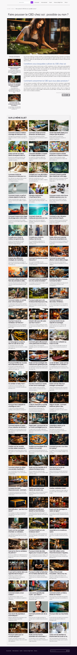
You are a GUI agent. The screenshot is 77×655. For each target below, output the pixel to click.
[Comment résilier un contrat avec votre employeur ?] (18, 293)
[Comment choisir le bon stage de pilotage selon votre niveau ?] (18, 209)
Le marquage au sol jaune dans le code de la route (16, 342)
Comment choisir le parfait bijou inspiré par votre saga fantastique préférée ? (57, 176)
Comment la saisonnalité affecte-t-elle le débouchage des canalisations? (58, 259)
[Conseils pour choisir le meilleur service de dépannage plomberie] (38, 230)
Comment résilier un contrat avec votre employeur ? (17, 301)
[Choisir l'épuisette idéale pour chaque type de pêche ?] (59, 125)
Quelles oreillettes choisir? (57, 488)
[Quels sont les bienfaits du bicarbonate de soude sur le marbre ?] (59, 627)
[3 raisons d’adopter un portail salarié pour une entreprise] (38, 397)
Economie (37, 2)
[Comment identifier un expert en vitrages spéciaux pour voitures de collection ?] (38, 146)
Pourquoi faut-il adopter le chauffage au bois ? (16, 405)
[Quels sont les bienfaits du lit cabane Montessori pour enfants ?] (38, 460)
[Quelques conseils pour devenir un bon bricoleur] (38, 502)
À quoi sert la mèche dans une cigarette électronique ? (17, 572)
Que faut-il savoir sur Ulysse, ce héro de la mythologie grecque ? (38, 385)
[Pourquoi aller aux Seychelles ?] (59, 606)
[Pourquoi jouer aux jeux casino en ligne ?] (14, 62)
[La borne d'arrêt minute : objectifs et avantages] (59, 313)
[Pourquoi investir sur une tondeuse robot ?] (38, 523)
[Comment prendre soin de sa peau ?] (38, 606)
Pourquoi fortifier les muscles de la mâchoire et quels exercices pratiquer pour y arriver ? (17, 365)
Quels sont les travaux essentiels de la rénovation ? (38, 635)
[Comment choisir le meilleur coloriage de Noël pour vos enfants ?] (18, 125)
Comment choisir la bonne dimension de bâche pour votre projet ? (37, 134)
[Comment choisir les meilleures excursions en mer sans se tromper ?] (38, 209)
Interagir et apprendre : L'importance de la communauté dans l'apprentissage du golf (36, 198)
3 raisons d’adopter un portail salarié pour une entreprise (38, 405)
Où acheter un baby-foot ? (16, 383)
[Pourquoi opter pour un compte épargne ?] (18, 627)
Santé (50, 2)
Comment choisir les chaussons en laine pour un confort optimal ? (17, 176)
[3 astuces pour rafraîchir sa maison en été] (59, 334)
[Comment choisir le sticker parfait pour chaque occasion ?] (59, 146)
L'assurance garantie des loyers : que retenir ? (36, 593)
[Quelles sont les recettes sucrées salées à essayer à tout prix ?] (18, 439)
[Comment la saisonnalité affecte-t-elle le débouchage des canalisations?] (59, 251)
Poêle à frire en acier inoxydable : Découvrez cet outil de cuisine (57, 573)
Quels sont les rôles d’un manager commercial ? (57, 384)
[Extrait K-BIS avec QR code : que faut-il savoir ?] (38, 313)
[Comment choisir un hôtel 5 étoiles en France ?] (59, 585)
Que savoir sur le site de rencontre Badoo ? (56, 468)
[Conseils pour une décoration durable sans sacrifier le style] (38, 167)
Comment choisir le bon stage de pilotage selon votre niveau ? (17, 218)
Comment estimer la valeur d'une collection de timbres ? (17, 426)
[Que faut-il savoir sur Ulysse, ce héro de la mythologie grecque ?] (38, 376)
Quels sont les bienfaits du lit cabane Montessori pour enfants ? (38, 469)
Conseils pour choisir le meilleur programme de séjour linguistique (15, 239)
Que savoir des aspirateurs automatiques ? (16, 614)
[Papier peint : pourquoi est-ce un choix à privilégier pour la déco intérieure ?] (38, 418)
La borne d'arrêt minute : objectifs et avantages (57, 321)
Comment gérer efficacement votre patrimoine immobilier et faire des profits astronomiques (38, 344)
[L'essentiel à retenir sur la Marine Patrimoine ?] (59, 418)
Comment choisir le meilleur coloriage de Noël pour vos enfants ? (17, 134)
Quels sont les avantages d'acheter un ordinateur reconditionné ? (14, 85)
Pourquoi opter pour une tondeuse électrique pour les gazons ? (38, 301)
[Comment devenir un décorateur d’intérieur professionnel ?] (59, 293)
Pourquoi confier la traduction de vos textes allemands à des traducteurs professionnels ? (38, 573)
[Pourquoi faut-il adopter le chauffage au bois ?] (18, 397)
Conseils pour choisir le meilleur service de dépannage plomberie (36, 239)
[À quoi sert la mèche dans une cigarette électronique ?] (18, 564)
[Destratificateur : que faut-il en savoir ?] (18, 502)
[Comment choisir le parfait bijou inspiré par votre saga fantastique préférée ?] (59, 167)
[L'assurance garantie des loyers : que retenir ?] (38, 585)
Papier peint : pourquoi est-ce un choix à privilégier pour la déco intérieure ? (38, 427)
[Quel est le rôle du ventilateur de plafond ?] (18, 544)
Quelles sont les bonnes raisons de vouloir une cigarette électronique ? (36, 490)
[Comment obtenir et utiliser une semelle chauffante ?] (18, 460)
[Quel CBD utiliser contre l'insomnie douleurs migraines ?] (59, 544)
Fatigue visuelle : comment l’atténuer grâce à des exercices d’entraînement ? (57, 406)
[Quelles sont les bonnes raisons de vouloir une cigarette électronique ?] (38, 481)
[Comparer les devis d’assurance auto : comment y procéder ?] (18, 481)
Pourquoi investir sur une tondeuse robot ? (37, 531)
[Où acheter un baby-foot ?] (18, 376)
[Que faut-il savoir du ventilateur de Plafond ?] (18, 313)
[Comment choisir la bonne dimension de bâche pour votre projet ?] (38, 125)
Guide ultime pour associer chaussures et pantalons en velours (58, 239)
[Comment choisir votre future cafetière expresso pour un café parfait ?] (59, 188)
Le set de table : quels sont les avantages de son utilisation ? (58, 363)
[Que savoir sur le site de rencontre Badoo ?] (59, 460)
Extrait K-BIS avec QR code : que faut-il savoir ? (37, 321)
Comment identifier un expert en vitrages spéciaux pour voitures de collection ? (38, 155)
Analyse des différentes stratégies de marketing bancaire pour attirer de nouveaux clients (15, 260)
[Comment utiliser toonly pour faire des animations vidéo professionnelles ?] (18, 272)
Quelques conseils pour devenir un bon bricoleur (36, 510)
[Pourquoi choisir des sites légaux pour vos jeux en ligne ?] (38, 544)
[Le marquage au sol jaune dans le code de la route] (18, 334)
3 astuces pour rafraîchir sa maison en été (57, 342)
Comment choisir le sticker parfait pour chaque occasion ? (58, 155)
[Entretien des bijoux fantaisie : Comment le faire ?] (59, 272)
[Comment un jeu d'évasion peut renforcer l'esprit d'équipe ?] (59, 209)
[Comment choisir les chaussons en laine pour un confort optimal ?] (18, 167)
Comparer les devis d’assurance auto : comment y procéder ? (17, 490)
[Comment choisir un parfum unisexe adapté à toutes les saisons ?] (18, 188)
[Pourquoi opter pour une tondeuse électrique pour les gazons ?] (38, 293)
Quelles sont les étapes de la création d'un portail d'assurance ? (38, 448)
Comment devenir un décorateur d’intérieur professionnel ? (56, 301)
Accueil (8, 8)
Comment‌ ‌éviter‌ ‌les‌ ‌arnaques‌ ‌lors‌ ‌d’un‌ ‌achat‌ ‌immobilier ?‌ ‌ (14, 104)
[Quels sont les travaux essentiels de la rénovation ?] (38, 627)
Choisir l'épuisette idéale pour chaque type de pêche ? (58, 133)
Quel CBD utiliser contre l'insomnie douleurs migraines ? (58, 552)
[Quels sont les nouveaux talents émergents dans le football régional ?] (18, 146)
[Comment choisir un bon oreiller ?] (18, 585)
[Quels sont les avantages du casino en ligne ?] (59, 502)
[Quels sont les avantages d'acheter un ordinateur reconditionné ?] (14, 79)
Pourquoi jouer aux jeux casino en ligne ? (14, 68)
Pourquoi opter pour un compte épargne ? (15, 635)
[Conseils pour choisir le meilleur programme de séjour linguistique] (18, 230)
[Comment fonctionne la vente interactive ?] (38, 251)
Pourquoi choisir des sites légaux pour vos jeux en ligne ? (38, 552)
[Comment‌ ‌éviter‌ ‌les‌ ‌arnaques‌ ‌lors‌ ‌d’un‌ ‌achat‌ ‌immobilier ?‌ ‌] (14, 97)
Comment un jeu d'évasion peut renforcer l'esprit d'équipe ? (57, 218)
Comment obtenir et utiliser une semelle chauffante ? (16, 468)
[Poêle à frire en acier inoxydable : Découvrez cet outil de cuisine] (59, 564)
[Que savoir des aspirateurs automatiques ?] (18, 606)
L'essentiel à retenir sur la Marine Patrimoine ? (57, 426)
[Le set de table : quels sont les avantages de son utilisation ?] (59, 355)
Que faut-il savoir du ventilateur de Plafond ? (15, 321)
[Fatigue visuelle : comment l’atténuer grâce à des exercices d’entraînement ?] (59, 397)
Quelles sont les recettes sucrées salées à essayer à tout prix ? (16, 448)
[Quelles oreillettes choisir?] (59, 481)
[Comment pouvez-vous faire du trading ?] (59, 439)
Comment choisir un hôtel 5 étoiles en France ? (58, 593)
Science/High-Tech (58, 2)
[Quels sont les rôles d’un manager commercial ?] (59, 376)
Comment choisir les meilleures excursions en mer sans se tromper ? (38, 218)
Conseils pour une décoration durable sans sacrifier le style (38, 175)
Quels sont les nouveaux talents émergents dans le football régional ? (16, 155)
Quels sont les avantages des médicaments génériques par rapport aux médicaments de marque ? (38, 365)
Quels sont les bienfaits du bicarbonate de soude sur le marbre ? (58, 636)
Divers (66, 2)
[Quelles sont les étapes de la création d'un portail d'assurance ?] (38, 439)
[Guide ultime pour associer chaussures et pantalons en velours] (59, 230)
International (44, 2)
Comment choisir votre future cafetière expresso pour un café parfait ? (58, 197)
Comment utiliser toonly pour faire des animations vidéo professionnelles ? (17, 280)
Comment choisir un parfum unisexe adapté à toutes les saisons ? (17, 197)
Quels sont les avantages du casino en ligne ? (58, 510)
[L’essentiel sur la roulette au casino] (59, 523)
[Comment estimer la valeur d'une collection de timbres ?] (18, 418)
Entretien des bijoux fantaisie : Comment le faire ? (58, 280)
